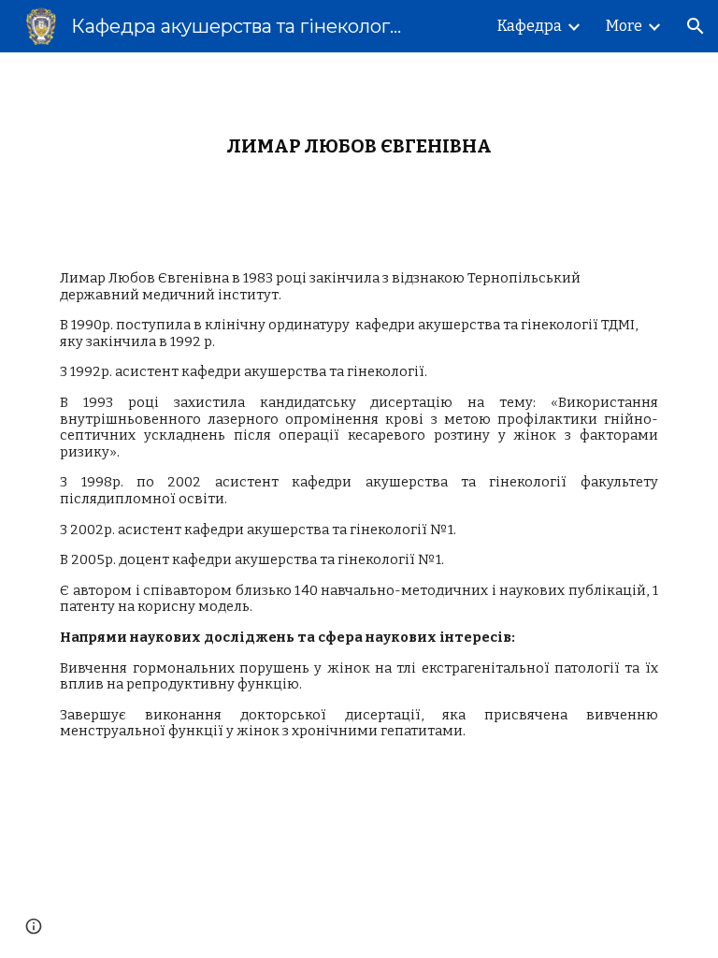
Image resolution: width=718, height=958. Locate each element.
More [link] (624, 26)
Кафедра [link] (529, 26)
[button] (695, 26)
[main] (358, 146)
